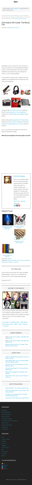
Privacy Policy (5, 423)
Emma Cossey (19, 176)
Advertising (4, 410)
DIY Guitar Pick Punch (15, 110)
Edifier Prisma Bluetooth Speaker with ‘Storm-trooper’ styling (17, 357)
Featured (4, 441)
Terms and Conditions (7, 418)
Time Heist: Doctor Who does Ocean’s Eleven (17, 398)
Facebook (5, 465)
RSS (4, 463)
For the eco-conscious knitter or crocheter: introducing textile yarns (16, 395)
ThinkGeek (15, 262)
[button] (16, 2)
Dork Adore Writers (6, 412)
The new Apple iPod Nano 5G (7, 256)
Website (23, 201)
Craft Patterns (23, 322)
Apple (15, 324)
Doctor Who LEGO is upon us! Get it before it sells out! (17, 376)
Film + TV (4, 443)
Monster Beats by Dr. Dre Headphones (16, 112)
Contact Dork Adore (6, 414)
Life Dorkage (4, 451)
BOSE (15, 260)
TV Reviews (5, 326)
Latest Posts (5, 427)
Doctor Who (5, 322)
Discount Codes (5, 416)
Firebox (22, 260)
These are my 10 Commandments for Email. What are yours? (16, 365)
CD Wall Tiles (13, 122)
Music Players (5, 262)
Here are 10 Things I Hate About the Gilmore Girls (17, 341)
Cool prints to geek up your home (19, 227)
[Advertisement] (16, 47)
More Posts (17, 201)
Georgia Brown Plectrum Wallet (20, 120)
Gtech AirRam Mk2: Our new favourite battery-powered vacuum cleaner (17, 361)
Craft (3, 437)
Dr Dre (18, 260)
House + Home (5, 447)
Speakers (11, 262)
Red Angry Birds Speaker (17, 114)
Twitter (4, 467)
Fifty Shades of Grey (7, 324)
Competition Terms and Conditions (10, 420)
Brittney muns (9, 344)
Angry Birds (10, 260)
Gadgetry (9, 258)
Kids (3, 449)
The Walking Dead (14, 322)
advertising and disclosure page (19, 18)
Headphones (27, 260)
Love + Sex (4, 453)
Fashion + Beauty (6, 439)
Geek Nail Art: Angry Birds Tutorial (19, 242)
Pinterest (5, 468)
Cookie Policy (5, 429)
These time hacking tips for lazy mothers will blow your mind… (17, 391)
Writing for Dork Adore (7, 425)
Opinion (3, 455)
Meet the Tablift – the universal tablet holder (17, 388)
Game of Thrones (22, 324)
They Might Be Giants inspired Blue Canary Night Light (7, 227)
